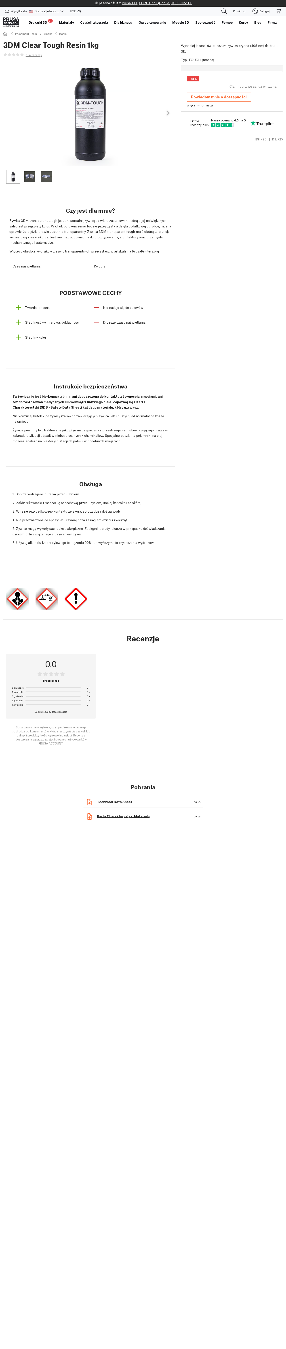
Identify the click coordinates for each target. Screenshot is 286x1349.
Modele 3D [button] (180, 22)
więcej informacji (200, 105)
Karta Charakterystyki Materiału (123, 815)
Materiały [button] (66, 22)
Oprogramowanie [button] (152, 22)
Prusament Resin (26, 34)
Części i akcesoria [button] (94, 22)
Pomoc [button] (227, 22)
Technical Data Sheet (114, 801)
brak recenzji (34, 55)
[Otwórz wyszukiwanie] (224, 11)
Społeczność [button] (205, 22)
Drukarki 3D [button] (40, 21)
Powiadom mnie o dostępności (219, 96)
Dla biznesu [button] (123, 22)
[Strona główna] (5, 33)
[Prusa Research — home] (11, 22)
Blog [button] (257, 22)
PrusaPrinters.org (145, 251)
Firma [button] (272, 22)
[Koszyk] (278, 11)
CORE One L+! (181, 2)
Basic (63, 34)
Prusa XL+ (129, 2)
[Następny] (167, 113)
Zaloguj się (40, 711)
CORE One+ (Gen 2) (154, 2)
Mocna (48, 34)
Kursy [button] (243, 22)
